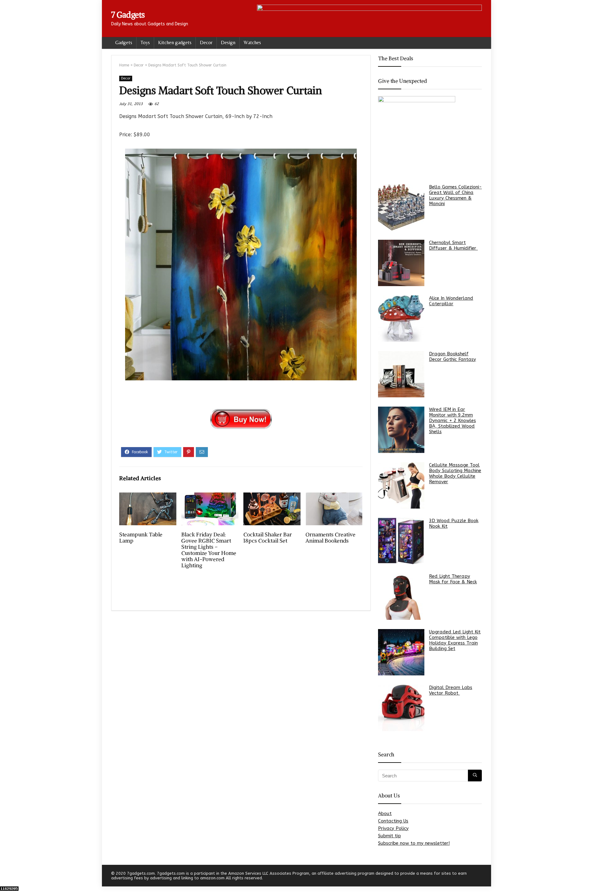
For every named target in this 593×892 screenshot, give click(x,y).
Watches (252, 42)
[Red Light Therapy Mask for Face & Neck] (401, 596)
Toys (145, 42)
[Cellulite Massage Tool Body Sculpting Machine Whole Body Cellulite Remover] (401, 485)
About (385, 813)
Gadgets (123, 42)
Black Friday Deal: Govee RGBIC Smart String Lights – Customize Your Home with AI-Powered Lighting (208, 550)
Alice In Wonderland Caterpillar (451, 300)
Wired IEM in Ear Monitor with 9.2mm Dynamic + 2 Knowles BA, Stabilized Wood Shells (452, 420)
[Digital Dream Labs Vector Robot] (401, 708)
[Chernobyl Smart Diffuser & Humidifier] (401, 263)
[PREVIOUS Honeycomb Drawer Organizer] (6, 876)
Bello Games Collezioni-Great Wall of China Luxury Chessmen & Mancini (455, 195)
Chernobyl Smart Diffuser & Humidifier (453, 245)
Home (124, 65)
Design (228, 42)
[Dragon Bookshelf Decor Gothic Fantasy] (401, 374)
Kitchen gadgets (174, 42)
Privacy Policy (393, 828)
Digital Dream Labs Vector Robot (450, 690)
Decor (206, 42)
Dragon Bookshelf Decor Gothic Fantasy (452, 356)
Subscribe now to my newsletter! (414, 843)
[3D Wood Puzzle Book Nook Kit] (401, 541)
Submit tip (389, 836)
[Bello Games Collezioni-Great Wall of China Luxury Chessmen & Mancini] (401, 207)
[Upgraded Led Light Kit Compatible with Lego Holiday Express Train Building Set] (401, 652)
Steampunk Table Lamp (140, 537)
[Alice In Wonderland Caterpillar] (401, 318)
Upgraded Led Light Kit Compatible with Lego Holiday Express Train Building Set (455, 640)
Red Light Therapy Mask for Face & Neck (453, 579)
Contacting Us (393, 821)
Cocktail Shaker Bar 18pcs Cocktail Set (267, 537)
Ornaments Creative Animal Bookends (330, 537)
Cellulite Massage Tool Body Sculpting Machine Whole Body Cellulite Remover (455, 473)
